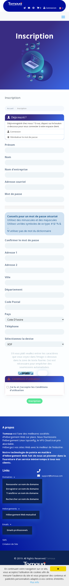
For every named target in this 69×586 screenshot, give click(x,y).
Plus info (34, 582)
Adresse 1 (11, 252)
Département (13, 289)
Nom (8, 157)
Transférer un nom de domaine (22, 493)
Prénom (10, 145)
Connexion (50, 7)
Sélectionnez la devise (19, 338)
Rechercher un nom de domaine (22, 499)
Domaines (7, 476)
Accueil (10, 108)
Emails (6, 524)
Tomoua (50, 558)
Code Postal (12, 302)
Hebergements (10, 508)
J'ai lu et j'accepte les (29, 388)
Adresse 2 (11, 265)
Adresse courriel (15, 182)
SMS (4, 539)
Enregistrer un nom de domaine (22, 488)
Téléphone (12, 326)
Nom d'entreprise (16, 169)
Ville (7, 277)
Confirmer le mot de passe (22, 240)
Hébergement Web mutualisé (21, 514)
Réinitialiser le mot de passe (23, 137)
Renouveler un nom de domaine (22, 484)
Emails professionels (17, 530)
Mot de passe (13, 194)
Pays (8, 314)
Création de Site (10, 544)
